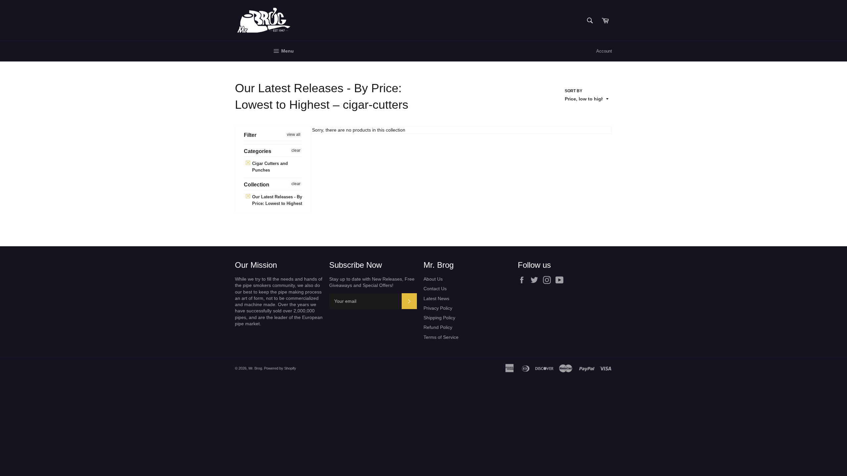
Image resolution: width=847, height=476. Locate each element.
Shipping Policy (439, 317)
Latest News (436, 298)
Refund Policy (438, 327)
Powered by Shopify (280, 368)
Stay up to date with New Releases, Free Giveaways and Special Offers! (372, 282)
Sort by (573, 91)
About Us (433, 279)
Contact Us (435, 288)
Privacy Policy (438, 308)
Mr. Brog (255, 368)
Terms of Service (441, 337)
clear (295, 150)
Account (604, 51)
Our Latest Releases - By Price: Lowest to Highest (276, 200)
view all (293, 134)
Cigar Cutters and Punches (269, 167)
